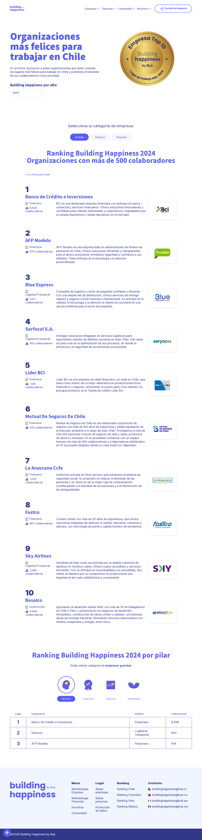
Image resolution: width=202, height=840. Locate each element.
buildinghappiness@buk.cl (169, 789)
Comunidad (125, 8)
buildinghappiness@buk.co (169, 794)
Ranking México (127, 806)
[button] (7, 833)
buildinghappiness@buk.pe (169, 800)
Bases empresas (101, 790)
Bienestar (66, 699)
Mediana (100, 137)
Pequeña (121, 137)
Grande (79, 137)
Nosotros (142, 8)
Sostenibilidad (134, 699)
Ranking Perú (125, 800)
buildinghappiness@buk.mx (170, 806)
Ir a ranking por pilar (37, 174)
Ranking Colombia (129, 794)
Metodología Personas (79, 799)
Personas (107, 8)
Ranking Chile (126, 789)
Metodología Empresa (79, 790)
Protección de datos (102, 809)
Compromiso (88, 699)
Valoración (111, 699)
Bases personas (101, 799)
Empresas (91, 8)
